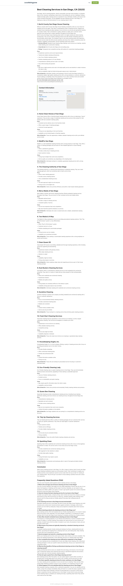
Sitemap (71, 584)
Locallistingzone (30, 3)
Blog (89, 2)
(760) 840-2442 (43, 96)
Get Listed (95, 2)
